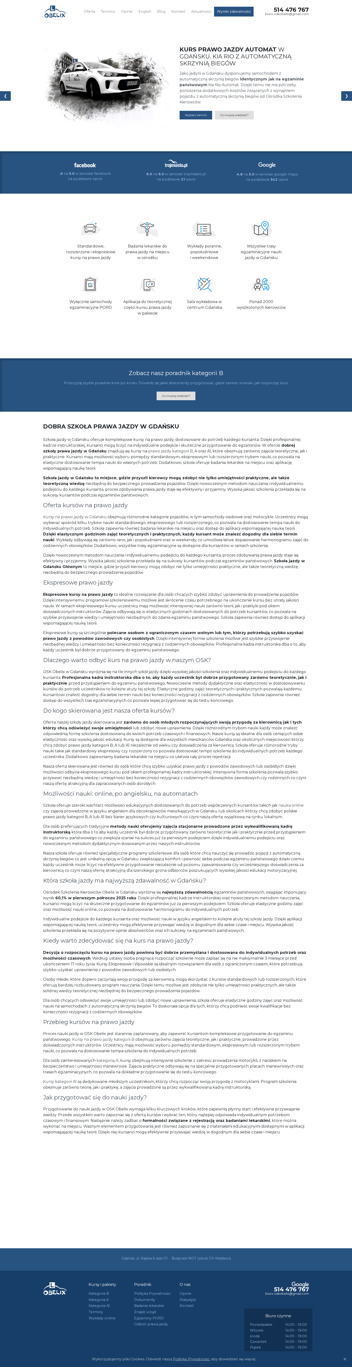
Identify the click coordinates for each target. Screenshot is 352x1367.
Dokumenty (144, 1299)
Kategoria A (99, 1299)
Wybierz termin (196, 115)
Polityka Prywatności (152, 1293)
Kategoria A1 (99, 1306)
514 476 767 (291, 9)
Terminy (108, 11)
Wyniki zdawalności (234, 11)
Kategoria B (99, 1293)
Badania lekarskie (149, 1306)
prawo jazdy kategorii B (170, 451)
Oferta (89, 11)
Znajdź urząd (145, 1312)
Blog (161, 11)
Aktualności (201, 11)
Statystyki (188, 1299)
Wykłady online (102, 1318)
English (144, 11)
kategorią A (108, 1060)
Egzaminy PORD (149, 1318)
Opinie (127, 11)
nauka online (291, 805)
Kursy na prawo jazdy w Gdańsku (75, 517)
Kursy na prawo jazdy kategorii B (103, 1039)
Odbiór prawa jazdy (151, 1324)
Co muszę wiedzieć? (234, 115)
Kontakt (178, 11)
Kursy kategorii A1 (60, 1081)
